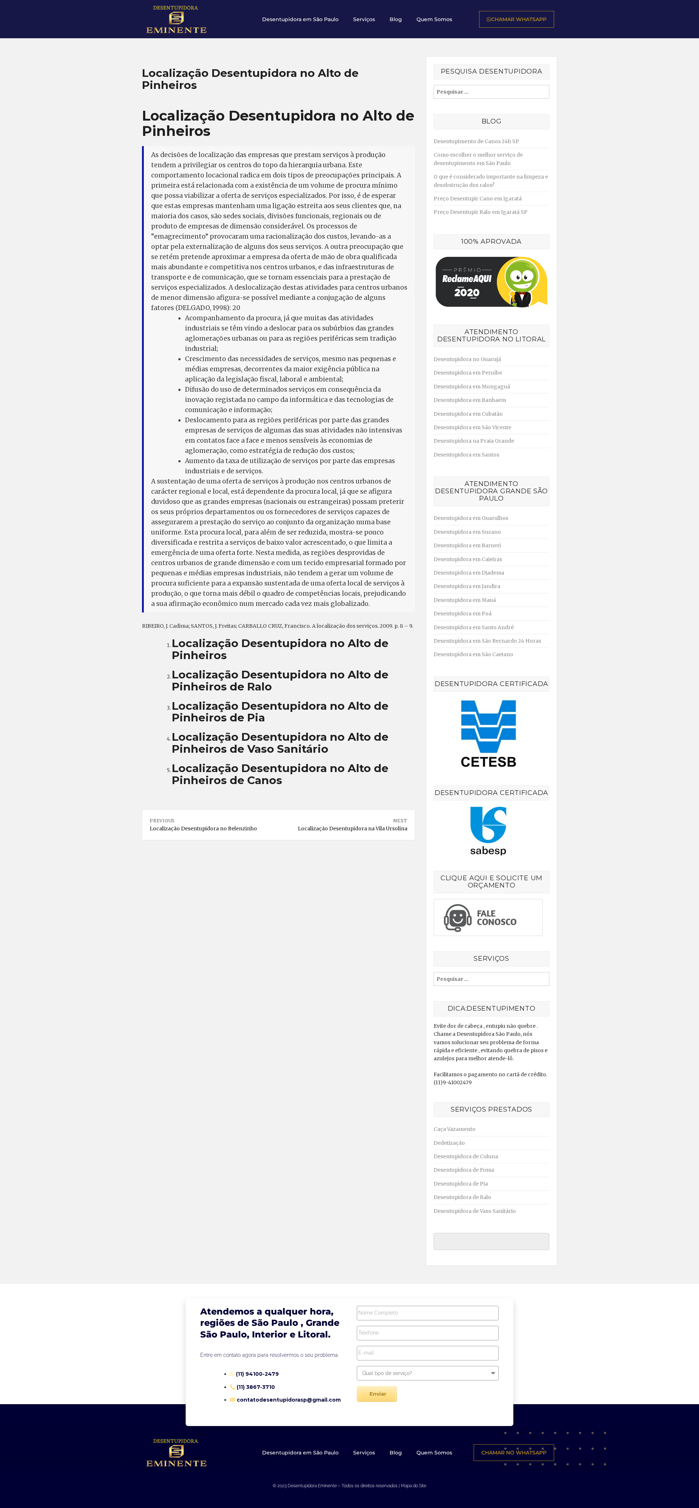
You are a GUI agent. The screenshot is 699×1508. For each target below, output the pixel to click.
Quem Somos (434, 19)
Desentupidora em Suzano (467, 532)
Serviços (364, 19)
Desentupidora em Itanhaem (470, 400)
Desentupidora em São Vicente (472, 427)
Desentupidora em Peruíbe (468, 372)
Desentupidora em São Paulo (300, 19)
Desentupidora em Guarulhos (471, 518)
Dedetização (449, 1143)
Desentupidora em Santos (466, 454)
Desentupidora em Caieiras (468, 559)
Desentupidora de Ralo (462, 1197)
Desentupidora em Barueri (467, 545)
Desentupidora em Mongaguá (472, 386)
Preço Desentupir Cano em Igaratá (478, 198)
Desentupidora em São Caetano (473, 654)
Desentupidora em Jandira (467, 586)
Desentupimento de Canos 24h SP (476, 141)
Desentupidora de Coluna (466, 1156)
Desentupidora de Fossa (464, 1170)
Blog (396, 19)
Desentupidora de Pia (461, 1183)
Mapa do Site (413, 1485)
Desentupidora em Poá (462, 613)
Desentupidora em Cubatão (468, 414)
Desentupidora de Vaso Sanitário (475, 1211)
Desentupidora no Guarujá (467, 359)
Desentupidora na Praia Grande (474, 441)
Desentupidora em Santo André (474, 627)
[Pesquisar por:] (491, 92)
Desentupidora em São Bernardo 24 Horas (487, 641)
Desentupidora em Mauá (465, 600)
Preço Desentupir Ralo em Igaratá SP (481, 212)
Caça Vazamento (454, 1129)
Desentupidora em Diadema (469, 572)
